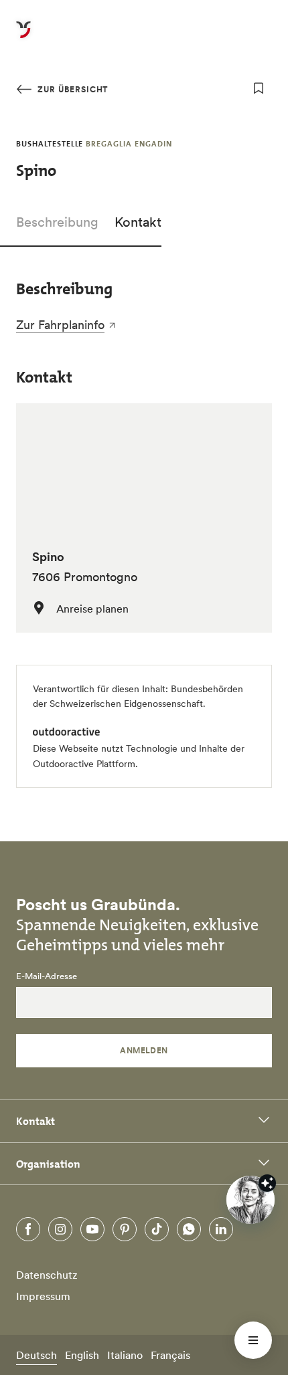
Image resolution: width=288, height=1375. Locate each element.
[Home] (23, 37)
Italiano (125, 1355)
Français (170, 1355)
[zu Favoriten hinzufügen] (258, 88)
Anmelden (144, 1050)
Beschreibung (57, 222)
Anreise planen (92, 608)
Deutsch (36, 1355)
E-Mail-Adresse (46, 976)
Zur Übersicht (71, 89)
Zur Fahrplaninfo (60, 324)
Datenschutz (47, 1274)
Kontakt (138, 222)
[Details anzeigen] (267, 1183)
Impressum (43, 1296)
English (82, 1355)
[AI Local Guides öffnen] (250, 1200)
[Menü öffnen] (253, 1340)
